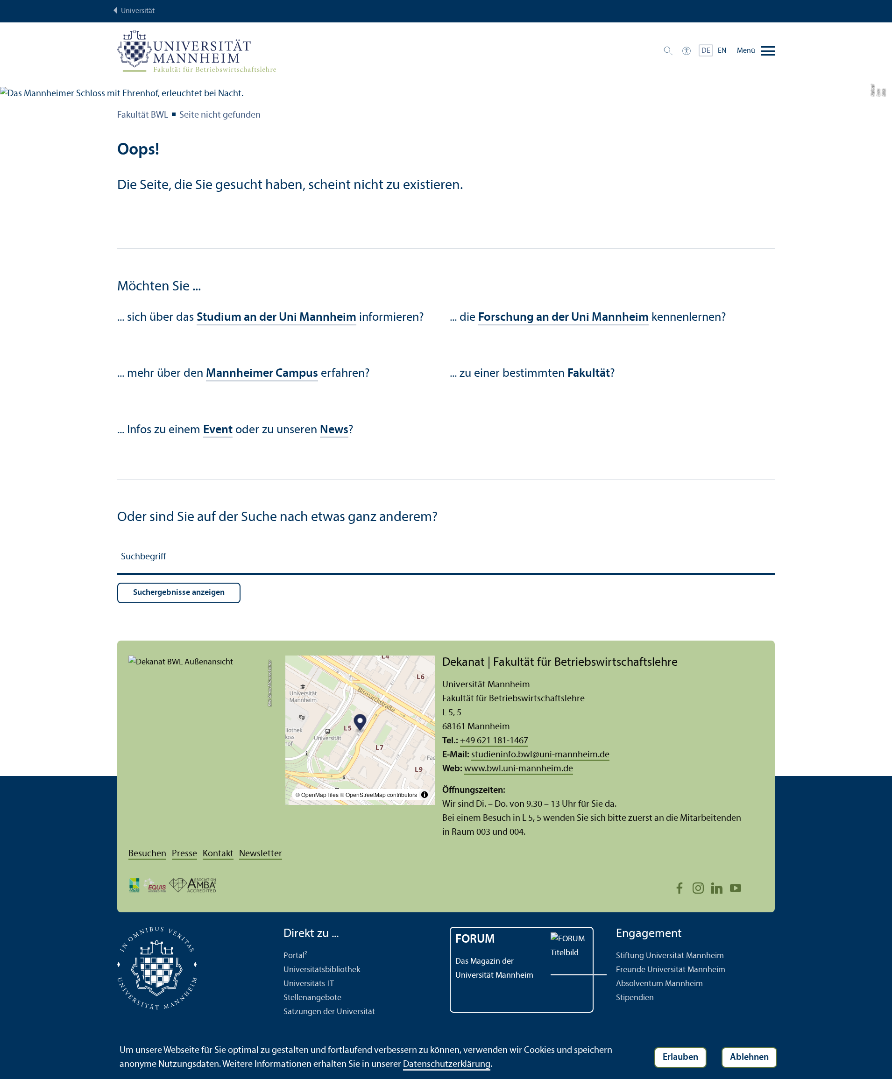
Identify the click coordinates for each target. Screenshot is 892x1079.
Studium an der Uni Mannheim (276, 317)
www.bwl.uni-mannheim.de (518, 769)
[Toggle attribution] (424, 794)
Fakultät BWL (142, 115)
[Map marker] (360, 723)
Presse (184, 854)
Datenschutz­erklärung (446, 1064)
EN (722, 51)
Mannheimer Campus (262, 373)
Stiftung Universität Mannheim (670, 956)
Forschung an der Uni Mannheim (563, 317)
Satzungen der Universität (329, 1012)
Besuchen (147, 854)
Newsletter (260, 854)
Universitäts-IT (308, 984)
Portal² (295, 956)
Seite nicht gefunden (220, 115)
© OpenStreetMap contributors (378, 794)
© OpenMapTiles (317, 794)
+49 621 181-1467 (494, 741)
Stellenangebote (312, 998)
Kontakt (218, 854)
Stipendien (635, 998)
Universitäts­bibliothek (321, 970)
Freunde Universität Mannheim (670, 970)
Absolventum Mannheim (659, 984)
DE (705, 51)
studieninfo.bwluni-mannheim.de (540, 755)
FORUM (475, 939)
